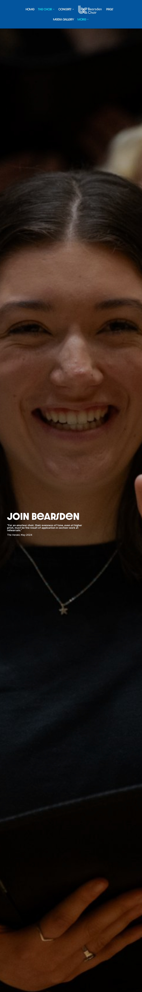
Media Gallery (63, 19)
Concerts (64, 9)
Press (109, 9)
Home (30, 9)
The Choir (45, 9)
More (82, 19)
